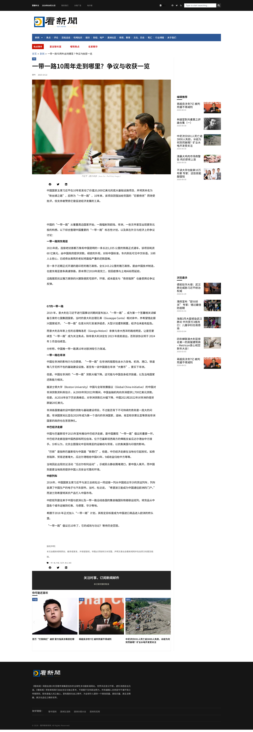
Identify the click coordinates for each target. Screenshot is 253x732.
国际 (128, 599)
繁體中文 (35, 5)
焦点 (48, 37)
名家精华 (93, 46)
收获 (70, 563)
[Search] (218, 5)
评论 (56, 37)
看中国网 (52, 711)
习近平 (62, 563)
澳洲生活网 (65, 711)
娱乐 (88, 37)
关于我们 (171, 37)
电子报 (89, 5)
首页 (34, 53)
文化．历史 (139, 37)
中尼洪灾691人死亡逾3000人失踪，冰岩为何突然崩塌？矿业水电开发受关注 (147, 640)
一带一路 (52, 563)
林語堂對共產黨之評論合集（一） (189, 120)
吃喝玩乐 (77, 37)
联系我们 (64, 5)
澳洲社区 (111, 37)
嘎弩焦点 (75, 46)
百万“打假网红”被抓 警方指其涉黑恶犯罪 (53, 639)
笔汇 (150, 37)
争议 (66, 563)
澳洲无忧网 (95, 711)
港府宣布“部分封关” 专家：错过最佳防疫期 (189, 304)
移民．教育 (124, 37)
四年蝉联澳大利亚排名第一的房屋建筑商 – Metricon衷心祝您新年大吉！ (189, 343)
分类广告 (77, 5)
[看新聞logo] (55, 27)
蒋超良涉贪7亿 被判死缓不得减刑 (95, 639)
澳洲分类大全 (80, 711)
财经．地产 (98, 37)
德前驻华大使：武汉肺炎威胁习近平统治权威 (189, 287)
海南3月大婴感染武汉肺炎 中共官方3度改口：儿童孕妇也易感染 (189, 323)
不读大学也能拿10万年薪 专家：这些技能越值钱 (189, 173)
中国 (34, 59)
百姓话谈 (65, 37)
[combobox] (200, 5)
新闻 (37, 37)
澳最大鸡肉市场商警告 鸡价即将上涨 (189, 157)
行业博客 (159, 37)
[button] (50, 184)
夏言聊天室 (55, 46)
